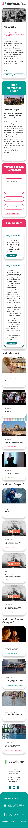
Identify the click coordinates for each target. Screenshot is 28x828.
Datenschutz (5, 821)
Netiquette (14, 821)
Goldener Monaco (19, 69)
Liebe (8, 69)
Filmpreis (6, 70)
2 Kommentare (14, 36)
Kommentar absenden (12, 213)
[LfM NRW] (14, 806)
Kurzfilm (12, 69)
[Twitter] (18, 787)
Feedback (19, 74)
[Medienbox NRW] (14, 798)
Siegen (22, 33)
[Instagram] (14, 787)
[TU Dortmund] (14, 814)
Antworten (12, 255)
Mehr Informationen (11, 157)
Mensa (5, 69)
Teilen (9, 74)
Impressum (23, 821)
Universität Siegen (16, 33)
